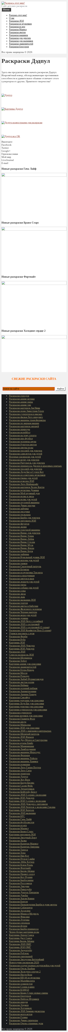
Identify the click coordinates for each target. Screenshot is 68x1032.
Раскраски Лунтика (19, 919)
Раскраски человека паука (22, 441)
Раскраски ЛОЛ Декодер (22, 645)
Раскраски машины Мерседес (24, 752)
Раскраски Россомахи (20, 883)
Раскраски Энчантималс (22, 788)
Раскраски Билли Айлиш (22, 871)
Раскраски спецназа (19, 922)
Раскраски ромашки (19, 764)
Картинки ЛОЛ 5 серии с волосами (27, 801)
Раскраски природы (19, 429)
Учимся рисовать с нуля (21, 633)
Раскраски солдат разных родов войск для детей (34, 965)
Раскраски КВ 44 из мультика (24, 977)
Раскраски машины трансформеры (27, 420)
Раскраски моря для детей (22, 615)
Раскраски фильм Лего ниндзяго (26, 417)
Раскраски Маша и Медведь (24, 913)
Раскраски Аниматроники (22, 691)
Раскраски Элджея (19, 1005)
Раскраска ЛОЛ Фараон (21, 737)
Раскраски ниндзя (18, 1002)
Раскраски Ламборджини (22, 749)
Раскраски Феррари (19, 755)
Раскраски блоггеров (19, 46)
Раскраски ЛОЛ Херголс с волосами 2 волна (32, 807)
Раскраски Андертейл (20, 950)
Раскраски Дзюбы (18, 895)
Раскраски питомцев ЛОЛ (22, 520)
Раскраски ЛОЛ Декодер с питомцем (28, 804)
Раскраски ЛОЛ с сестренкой (24, 624)
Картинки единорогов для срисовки (28, 709)
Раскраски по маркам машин (24, 423)
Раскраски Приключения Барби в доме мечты (33, 904)
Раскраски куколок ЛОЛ (21, 481)
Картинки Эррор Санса (21, 935)
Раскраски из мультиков (20, 23)
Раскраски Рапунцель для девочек (27, 462)
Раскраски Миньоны (20, 724)
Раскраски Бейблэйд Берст (23, 791)
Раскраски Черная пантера (23, 612)
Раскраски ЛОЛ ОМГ (20, 944)
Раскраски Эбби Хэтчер (21, 861)
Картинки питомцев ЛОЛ (22, 834)
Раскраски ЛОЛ (16, 21)
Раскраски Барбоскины (21, 880)
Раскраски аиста (17, 721)
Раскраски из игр (17, 26)
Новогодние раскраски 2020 (24, 962)
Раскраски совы (17, 590)
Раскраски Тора (17, 852)
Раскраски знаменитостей (21, 43)
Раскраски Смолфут (19, 697)
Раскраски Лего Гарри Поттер (25, 767)
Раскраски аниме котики (22, 398)
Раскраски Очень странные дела (26, 1023)
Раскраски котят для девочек (24, 459)
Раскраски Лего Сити (20, 770)
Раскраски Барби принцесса (24, 928)
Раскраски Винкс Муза (21, 545)
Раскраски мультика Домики (24, 490)
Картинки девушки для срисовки (26, 700)
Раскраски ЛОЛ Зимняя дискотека (27, 1011)
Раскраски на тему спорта (22, 435)
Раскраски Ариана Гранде (22, 694)
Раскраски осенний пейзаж (23, 688)
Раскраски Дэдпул (18, 776)
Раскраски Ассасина (19, 910)
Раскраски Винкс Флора (21, 548)
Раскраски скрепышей (20, 956)
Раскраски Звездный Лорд (23, 837)
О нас (11, 18)
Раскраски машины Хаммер (23, 761)
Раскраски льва (17, 596)
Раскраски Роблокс (19, 953)
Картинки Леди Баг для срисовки (26, 703)
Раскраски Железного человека (25, 609)
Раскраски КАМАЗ (19, 989)
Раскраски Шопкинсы (20, 657)
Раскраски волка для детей (23, 499)
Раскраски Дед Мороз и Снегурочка (28, 740)
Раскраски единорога (20, 712)
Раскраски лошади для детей (24, 581)
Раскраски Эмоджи (19, 886)
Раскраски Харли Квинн (21, 898)
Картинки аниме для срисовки (25, 663)
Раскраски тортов (18, 602)
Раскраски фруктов (19, 523)
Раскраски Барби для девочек (24, 517)
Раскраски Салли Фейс (21, 785)
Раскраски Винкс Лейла (21, 539)
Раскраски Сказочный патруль (25, 566)
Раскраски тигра (17, 584)
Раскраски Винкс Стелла (22, 542)
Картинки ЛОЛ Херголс (21, 810)
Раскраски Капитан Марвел (23, 843)
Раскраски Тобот (18, 660)
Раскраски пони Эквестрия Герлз (26, 411)
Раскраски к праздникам (22, 575)
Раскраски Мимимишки (21, 746)
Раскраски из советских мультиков (27, 475)
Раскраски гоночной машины (24, 529)
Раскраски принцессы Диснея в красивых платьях (35, 465)
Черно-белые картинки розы (24, 932)
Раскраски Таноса (18, 849)
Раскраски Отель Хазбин (22, 968)
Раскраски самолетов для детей (25, 453)
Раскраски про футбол (21, 438)
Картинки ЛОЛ (17, 642)
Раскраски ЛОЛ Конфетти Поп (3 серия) (30, 630)
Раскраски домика (18, 618)
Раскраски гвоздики (19, 511)
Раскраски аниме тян (20, 404)
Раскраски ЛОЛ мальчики (22, 813)
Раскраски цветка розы (21, 447)
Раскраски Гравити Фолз (22, 718)
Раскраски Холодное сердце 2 (25, 971)
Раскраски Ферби (18, 636)
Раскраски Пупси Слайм (22, 858)
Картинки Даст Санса (20, 938)
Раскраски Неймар (19, 685)
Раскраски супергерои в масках (25, 414)
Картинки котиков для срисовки (26, 715)
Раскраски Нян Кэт (19, 855)
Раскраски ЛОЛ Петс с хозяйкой (26, 621)
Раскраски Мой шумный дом (24, 493)
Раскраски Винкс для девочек (24, 532)
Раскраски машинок (18, 35)
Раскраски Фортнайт (20, 868)
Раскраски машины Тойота (23, 758)
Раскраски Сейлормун (20, 907)
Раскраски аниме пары (21, 401)
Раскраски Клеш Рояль (21, 864)
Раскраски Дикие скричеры (23, 1020)
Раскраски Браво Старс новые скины (28, 992)
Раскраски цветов (17, 32)
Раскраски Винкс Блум (21, 551)
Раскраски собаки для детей (24, 587)
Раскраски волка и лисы (21, 496)
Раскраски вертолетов (20, 1014)
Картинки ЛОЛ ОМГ (20, 947)
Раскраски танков (18, 563)
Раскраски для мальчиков (21, 41)
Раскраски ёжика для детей (23, 478)
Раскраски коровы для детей (24, 560)
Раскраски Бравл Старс (21, 831)
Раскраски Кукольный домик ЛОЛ (27, 557)
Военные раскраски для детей (25, 456)
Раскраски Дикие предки (22, 505)
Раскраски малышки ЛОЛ (22, 599)
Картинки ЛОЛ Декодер (21, 648)
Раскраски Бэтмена (19, 569)
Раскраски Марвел (18, 29)
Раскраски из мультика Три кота (26, 572)
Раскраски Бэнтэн (18, 901)
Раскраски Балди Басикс (21, 782)
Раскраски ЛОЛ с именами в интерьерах (30, 730)
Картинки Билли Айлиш (21, 941)
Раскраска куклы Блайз (21, 743)
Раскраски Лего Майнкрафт (23, 484)
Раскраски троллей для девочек (25, 450)
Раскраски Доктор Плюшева (24, 892)
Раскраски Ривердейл (20, 889)
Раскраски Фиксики (19, 916)
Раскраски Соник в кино (22, 986)
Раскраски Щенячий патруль (24, 733)
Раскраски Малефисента (22, 980)
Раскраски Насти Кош (20, 974)
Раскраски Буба (17, 639)
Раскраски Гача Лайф (20, 819)
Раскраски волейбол (19, 432)
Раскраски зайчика (19, 508)
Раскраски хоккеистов (20, 983)
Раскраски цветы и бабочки (23, 606)
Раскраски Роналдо (19, 676)
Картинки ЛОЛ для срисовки (24, 727)
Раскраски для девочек (20, 38)
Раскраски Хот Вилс (19, 779)
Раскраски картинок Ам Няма (24, 408)
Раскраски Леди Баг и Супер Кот (26, 471)
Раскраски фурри (18, 925)
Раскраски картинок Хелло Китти (26, 487)
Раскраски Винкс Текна (21, 535)
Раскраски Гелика (18, 1017)
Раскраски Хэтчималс (20, 1008)
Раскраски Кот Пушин (20, 877)
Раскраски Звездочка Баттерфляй (26, 959)
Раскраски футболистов (21, 822)
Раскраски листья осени (21, 682)
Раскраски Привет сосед (22, 874)
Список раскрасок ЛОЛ (21, 654)
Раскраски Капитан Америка (24, 846)
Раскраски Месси (18, 673)
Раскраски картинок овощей (24, 426)
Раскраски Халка (18, 840)
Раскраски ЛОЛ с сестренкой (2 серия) (29, 627)
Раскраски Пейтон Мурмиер (24, 999)
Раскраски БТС (17, 816)
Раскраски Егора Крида (21, 670)
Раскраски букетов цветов (23, 444)
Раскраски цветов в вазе (21, 578)
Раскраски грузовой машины (24, 502)
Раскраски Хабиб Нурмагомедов (26, 679)
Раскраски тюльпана (20, 514)
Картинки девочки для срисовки (26, 706)
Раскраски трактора (19, 773)
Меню (6, 9)
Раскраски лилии (18, 526)
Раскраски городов (19, 395)
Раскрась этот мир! (18, 15)
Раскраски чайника (19, 554)
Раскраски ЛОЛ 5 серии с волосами (27, 794)
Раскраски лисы (17, 593)
